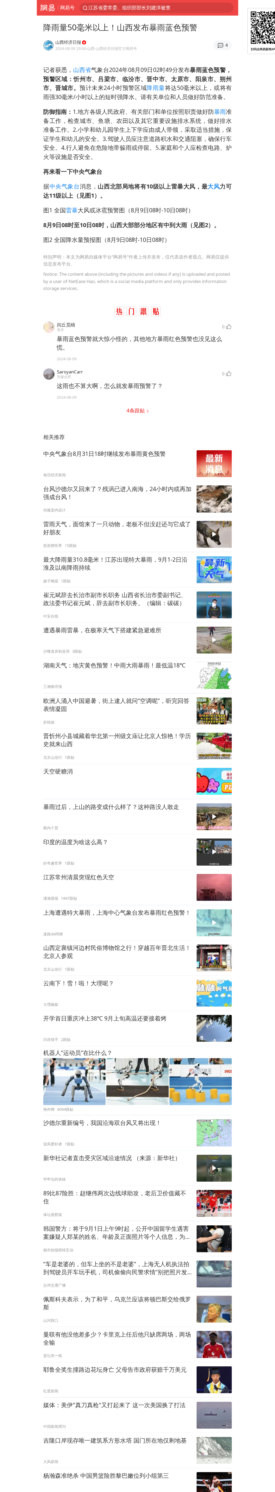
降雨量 (156, 88)
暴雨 (220, 111)
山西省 (82, 70)
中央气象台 (64, 186)
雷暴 (72, 210)
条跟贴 (136, 410)
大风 (214, 186)
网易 (47, 8)
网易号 (67, 7)
